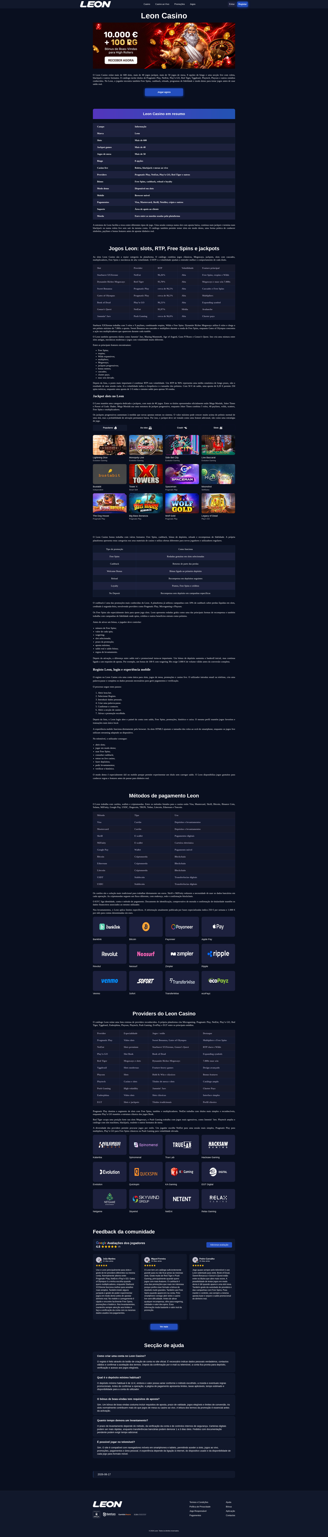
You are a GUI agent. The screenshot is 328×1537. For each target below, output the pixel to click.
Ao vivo (144, 428)
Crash (180, 428)
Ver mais (164, 1327)
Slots (216, 428)
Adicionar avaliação (219, 1245)
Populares (108, 428)
